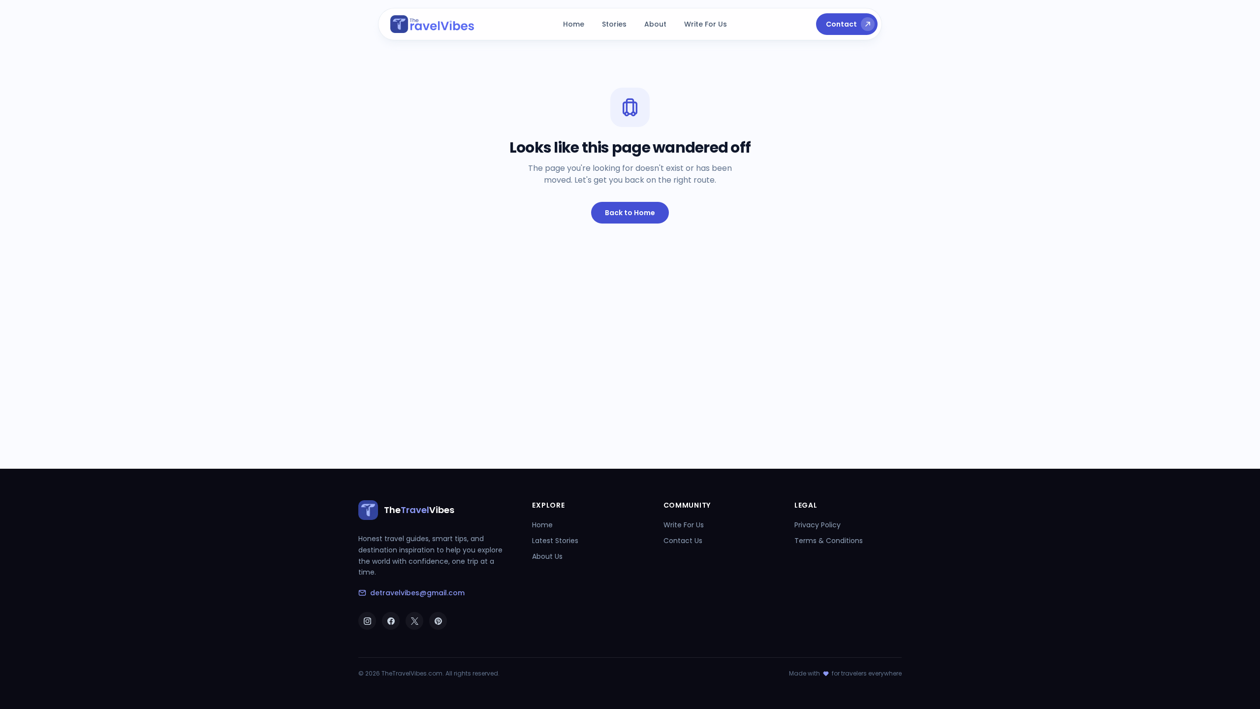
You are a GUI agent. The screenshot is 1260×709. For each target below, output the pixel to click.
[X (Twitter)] (414, 621)
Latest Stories (555, 541)
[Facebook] (391, 621)
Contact (841, 24)
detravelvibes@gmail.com (417, 593)
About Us (547, 556)
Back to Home (630, 213)
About (655, 24)
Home (573, 24)
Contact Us (682, 541)
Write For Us (705, 24)
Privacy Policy (817, 525)
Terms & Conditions (828, 541)
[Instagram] (367, 621)
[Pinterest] (438, 621)
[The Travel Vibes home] (432, 24)
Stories (614, 24)
